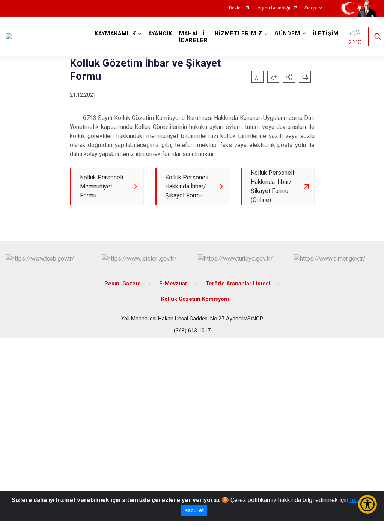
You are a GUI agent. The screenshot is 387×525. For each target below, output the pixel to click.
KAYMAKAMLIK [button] (115, 33)
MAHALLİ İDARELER (193, 37)
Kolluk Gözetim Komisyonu (196, 299)
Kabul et (194, 510)
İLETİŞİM (326, 33)
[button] (289, 77)
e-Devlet (233, 8)
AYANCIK (160, 33)
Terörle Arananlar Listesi (237, 284)
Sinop (310, 8)
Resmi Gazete (122, 284)
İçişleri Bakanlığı (273, 8)
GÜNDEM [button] (287, 33)
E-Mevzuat (173, 284)
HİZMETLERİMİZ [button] (238, 33)
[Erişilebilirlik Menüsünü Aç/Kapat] (367, 504)
